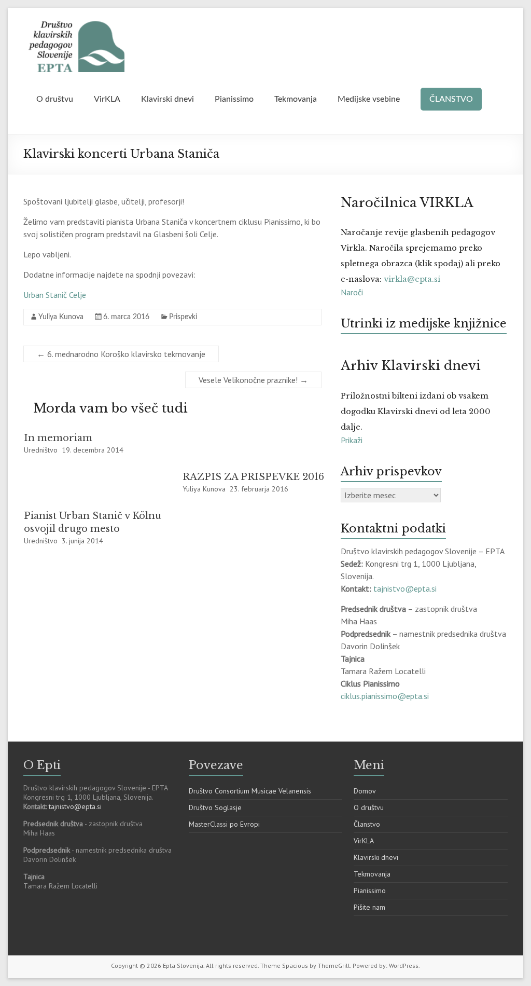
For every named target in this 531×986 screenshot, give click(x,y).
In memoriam (58, 438)
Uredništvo (41, 450)
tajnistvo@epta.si (406, 588)
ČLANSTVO (451, 99)
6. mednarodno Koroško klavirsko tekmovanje (121, 354)
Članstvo (367, 824)
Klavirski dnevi (167, 99)
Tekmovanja (295, 99)
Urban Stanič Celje (54, 295)
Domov (365, 791)
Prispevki (183, 317)
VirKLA (107, 99)
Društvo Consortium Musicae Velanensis (250, 791)
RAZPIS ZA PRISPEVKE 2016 (253, 477)
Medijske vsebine (369, 99)
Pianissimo (234, 99)
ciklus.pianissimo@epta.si (385, 696)
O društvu (54, 99)
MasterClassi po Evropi (224, 824)
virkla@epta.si (412, 279)
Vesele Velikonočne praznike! (253, 380)
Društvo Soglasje (215, 807)
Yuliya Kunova (60, 317)
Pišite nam (369, 907)
